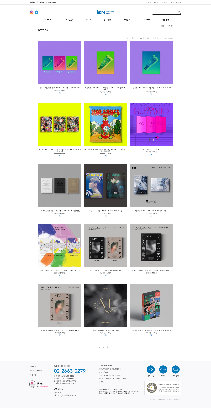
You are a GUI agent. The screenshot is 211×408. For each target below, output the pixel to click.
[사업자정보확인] (134, 391)
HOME (162, 26)
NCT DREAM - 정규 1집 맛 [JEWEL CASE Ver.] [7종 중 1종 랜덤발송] (105, 150)
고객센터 (126, 20)
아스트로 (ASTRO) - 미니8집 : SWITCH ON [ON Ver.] (151, 330)
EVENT (88, 20)
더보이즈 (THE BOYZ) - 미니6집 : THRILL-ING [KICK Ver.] (151, 88)
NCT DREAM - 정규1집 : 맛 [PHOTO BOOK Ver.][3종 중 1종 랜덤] (60, 150)
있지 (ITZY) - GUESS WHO (151, 149)
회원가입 (156, 2)
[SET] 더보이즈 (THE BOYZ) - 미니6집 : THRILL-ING (59, 88)
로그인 (150, 2)
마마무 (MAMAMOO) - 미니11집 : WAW (105, 330)
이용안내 (33, 367)
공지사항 (107, 20)
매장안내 (165, 20)
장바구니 (171, 2)
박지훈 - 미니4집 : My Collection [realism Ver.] (151, 271)
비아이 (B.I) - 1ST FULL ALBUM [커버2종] (151, 211)
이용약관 (33, 375)
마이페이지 (164, 2)
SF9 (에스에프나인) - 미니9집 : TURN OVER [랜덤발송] (60, 211)
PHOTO (146, 20)
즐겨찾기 (32, 2)
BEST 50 (170, 26)
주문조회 (178, 2)
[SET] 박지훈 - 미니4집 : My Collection (105, 271)
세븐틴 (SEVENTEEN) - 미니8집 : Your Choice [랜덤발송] (59, 271)
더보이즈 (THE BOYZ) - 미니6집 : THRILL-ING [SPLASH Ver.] (105, 88)
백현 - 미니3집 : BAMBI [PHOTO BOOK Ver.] (105, 211)
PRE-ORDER (48, 20)
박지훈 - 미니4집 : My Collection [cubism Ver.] (60, 330)
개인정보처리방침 (36, 371)
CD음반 (69, 20)
